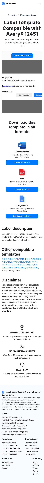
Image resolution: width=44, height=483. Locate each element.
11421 (4, 262)
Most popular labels (9, 443)
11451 (22, 265)
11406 (4, 259)
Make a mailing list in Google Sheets (15, 426)
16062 (35, 268)
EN (34, 474)
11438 (27, 262)
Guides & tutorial (7, 462)
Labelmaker (10, 3)
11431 (15, 262)
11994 (10, 268)
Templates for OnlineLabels (12, 451)
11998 (16, 268)
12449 (22, 268)
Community (6, 465)
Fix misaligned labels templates (13, 423)
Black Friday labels (32, 451)
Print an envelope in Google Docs (14, 434)
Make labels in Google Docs (12, 417)
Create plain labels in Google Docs (14, 429)
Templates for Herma (9, 454)
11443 (4, 265)
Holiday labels (30, 454)
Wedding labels (30, 445)
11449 (16, 265)
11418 (38, 259)
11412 (21, 259)
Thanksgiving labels (32, 448)
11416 (33, 259)
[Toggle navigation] (39, 3)
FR (38, 474)
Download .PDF (22, 189)
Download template (21, 55)
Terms (35, 471)
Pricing (35, 462)
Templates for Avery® (9, 445)
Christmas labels (31, 443)
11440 (34, 262)
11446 (10, 265)
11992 (4, 268)
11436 (21, 262)
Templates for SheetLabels (11, 448)
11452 (28, 265)
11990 (34, 265)
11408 (10, 259)
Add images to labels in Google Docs (15, 432)
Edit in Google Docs (22, 216)
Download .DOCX (22, 162)
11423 (9, 262)
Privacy (35, 468)
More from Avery (28, 15)
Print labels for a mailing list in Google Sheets (18, 420)
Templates (12, 15)
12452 (29, 268)
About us (36, 465)
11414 (27, 259)
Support (4, 468)
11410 (16, 259)
